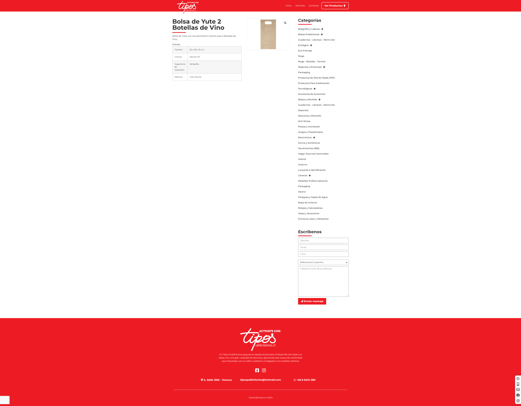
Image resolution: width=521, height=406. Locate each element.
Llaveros (302, 175)
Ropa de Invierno (307, 202)
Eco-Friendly (305, 50)
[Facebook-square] (257, 370)
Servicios (300, 5)
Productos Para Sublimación (314, 83)
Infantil (302, 159)
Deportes (303, 110)
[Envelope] (518, 389)
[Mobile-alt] (518, 384)
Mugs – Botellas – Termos (311, 61)
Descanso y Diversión (309, 115)
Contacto (314, 5)
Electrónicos (305, 137)
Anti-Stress (304, 121)
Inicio (289, 5)
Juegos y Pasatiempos (310, 132)
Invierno (302, 164)
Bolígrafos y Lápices (309, 29)
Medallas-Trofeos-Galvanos (313, 181)
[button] (285, 22)
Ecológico (303, 45)
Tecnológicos (305, 88)
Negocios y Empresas (310, 67)
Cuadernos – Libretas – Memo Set (316, 40)
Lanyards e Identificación (312, 170)
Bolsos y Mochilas (307, 99)
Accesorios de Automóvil (311, 94)
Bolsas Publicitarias (308, 34)
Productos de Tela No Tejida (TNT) (316, 78)
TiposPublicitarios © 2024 (260, 397)
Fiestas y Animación (309, 126)
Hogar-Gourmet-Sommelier (313, 153)
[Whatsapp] (518, 378)
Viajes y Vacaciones (308, 213)
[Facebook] (518, 395)
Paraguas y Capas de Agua (313, 197)
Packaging (304, 72)
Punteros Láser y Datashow (313, 219)
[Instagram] (518, 400)
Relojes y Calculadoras (310, 208)
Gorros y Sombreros (309, 143)
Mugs (301, 56)
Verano (302, 191)
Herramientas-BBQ (308, 148)
